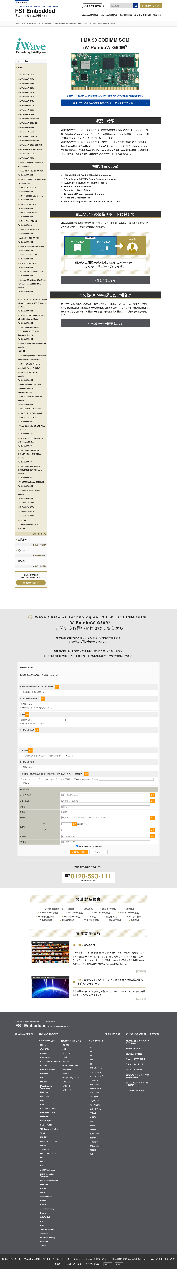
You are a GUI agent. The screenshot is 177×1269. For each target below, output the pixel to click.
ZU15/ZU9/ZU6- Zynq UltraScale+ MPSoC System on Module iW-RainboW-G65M (31, 319)
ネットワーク (95, 1093)
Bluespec (43, 1166)
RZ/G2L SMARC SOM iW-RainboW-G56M (27, 265)
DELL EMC (44, 1066)
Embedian (44, 1184)
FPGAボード (24, 560)
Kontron (43, 1213)
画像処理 (93, 1130)
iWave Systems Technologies (65, 23)
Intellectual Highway (47, 1238)
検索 (135, 5)
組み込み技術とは (134, 1048)
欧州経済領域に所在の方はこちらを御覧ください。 (38, 675)
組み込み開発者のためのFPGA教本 (137, 1041)
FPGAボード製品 (72, 916)
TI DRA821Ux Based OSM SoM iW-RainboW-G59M (31, 484)
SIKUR (42, 1162)
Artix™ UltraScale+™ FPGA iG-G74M (29, 526)
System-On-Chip (46, 1125)
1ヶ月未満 (26, 756)
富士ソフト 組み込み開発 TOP (25, 23)
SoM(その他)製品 (46, 916)
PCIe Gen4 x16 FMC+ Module (31, 413)
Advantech (44, 1234)
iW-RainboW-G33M (26, 83)
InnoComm (44, 1242)
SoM (80, 23)
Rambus (43, 1201)
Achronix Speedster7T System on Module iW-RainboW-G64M (32, 357)
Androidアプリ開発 (136, 1059)
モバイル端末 (95, 1105)
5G (91, 1048)
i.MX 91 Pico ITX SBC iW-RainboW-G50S (27, 419)
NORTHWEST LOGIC (47, 1113)
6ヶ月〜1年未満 (61, 756)
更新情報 (157, 15)
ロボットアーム (95, 1109)
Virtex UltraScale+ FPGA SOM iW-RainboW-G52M (30, 173)
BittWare (43, 1053)
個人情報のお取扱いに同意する (33, 692)
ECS (42, 1158)
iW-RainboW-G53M (26, 110)
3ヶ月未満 (36, 756)
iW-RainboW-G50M (26, 96)
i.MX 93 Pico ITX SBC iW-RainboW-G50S (27, 223)
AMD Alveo (66, 1082)
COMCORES (44, 1057)
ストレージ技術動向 (135, 1090)
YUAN (42, 1133)
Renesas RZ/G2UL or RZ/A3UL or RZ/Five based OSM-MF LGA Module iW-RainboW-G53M (32, 285)
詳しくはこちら (106, 280)
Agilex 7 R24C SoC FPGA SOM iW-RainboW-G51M (31, 248)
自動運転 (93, 1138)
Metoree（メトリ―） (30, 779)
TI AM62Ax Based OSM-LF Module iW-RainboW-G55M (29, 494)
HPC (92, 1064)
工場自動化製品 (91, 920)
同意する (107, 1264)
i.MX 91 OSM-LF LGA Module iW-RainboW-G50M (32, 181)
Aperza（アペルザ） (83, 779)
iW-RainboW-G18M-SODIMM (30, 149)
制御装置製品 (68, 920)
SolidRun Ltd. (45, 1217)
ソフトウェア (67, 1053)
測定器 (92, 1125)
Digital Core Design (47, 1070)
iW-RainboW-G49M (26, 74)
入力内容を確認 (78, 852)
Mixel (42, 1100)
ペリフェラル (95, 1101)
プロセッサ (94, 1097)
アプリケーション (96, 1041)
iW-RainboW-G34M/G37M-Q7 (30, 118)
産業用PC (23, 539)
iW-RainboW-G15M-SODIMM (30, 145)
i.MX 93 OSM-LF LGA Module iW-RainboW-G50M (30, 198)
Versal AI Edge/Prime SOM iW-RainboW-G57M (31, 164)
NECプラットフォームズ (49, 1108)
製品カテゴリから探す (71, 1040)
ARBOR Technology (47, 1170)
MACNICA (44, 1092)
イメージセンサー (96, 1072)
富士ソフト (44, 1045)
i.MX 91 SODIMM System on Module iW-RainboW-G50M (30, 400)
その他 (21, 550)
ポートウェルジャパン (48, 1154)
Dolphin (43, 1205)
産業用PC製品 (109, 908)
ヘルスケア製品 (133, 916)
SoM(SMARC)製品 (49, 912)
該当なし (26, 783)
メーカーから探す (47, 1040)
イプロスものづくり (48, 779)
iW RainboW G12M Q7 (28, 136)
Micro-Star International (49, 1180)
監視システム (95, 1134)
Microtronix (44, 1096)
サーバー (65, 1061)
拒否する (119, 1264)
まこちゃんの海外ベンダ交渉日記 (137, 1083)
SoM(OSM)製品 (75, 912)
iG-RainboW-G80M (26, 502)
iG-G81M (22, 520)
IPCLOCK (43, 1082)
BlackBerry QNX (46, 1121)
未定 (71, 756)
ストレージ (94, 1080)
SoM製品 (130, 908)
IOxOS (42, 1078)
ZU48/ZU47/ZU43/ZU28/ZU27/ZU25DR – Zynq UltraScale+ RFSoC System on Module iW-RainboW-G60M (32, 305)
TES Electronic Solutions (49, 1129)
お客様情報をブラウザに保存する (90, 846)
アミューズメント (96, 1146)
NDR (42, 1104)
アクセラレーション (97, 1068)
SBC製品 (88, 908)
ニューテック (45, 1149)
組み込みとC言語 (134, 1053)
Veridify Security (46, 1197)
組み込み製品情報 (109, 15)
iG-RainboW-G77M (26, 507)
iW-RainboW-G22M (26, 158)
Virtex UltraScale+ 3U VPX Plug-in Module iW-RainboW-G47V (31, 430)
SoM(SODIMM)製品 (129, 912)
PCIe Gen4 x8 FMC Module (30, 408)
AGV (92, 1052)
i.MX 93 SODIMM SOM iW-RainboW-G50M (27, 214)
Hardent (43, 1188)
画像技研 (43, 1137)
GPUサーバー (67, 1090)
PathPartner (44, 1117)
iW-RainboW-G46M (26, 101)
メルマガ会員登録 (92, 5)
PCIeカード (66, 1074)
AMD (42, 1225)
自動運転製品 (46, 920)
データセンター (95, 1089)
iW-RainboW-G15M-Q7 (28, 123)
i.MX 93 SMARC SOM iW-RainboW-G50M (27, 206)
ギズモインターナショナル (49, 1141)
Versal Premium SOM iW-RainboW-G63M (27, 256)
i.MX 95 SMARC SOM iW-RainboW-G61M (27, 189)
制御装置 (93, 1150)
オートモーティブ (96, 1076)
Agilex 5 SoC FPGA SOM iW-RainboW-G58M (28, 231)
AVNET (42, 1221)
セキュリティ (95, 1084)
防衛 (91, 1154)
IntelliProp (44, 1074)
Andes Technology (47, 1209)
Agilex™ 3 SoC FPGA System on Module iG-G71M (32, 347)
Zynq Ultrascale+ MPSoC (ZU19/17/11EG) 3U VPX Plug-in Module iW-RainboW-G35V (30, 456)
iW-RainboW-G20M (26, 132)
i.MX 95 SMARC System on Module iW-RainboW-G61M (29, 366)
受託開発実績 (126, 15)
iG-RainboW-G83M (26, 516)
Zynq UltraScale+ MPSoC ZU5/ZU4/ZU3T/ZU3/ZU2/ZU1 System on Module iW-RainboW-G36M (29, 333)
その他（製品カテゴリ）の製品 (59, 908)
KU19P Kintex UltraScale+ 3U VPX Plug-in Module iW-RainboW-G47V (30, 442)
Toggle (31, 534)
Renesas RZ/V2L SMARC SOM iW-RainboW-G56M (31, 273)
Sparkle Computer (47, 1229)
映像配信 (93, 1117)
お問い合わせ (152, 5)
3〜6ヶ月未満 (48, 756)
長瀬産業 (43, 1145)
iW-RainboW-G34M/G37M (29, 140)
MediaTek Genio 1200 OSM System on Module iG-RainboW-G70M (29, 388)
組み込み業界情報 (142, 15)
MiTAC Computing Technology (47, 1175)
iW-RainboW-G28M (26, 153)
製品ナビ (70, 779)
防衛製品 (135, 920)
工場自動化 (94, 1113)
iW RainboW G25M (26, 92)
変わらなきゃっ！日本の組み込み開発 (137, 1076)
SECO (42, 1193)
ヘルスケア (94, 1142)
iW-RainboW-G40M (26, 79)
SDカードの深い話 (135, 1064)
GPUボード (66, 1086)
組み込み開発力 (24, 1033)
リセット (98, 852)
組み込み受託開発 (90, 15)
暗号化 (92, 1121)
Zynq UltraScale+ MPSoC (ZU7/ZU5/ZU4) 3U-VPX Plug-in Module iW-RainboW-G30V (30, 472)
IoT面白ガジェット (135, 1069)
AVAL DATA (44, 1049)
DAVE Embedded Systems (50, 1061)
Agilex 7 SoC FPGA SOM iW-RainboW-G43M (28, 240)
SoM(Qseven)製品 (101, 912)
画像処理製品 (115, 920)
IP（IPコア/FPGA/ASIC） (71, 1066)
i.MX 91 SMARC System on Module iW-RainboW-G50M (29, 376)
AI (91, 1056)
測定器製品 (111, 916)
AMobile (43, 1246)
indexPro (61, 779)
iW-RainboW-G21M (26, 127)
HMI (91, 1060)
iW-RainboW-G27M (26, 88)
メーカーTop (23, 61)
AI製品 (93, 916)
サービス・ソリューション (71, 1078)
